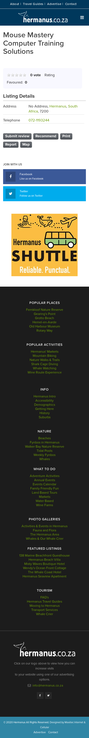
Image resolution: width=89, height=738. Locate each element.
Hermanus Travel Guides (44, 601)
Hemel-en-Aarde (44, 322)
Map (26, 144)
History (45, 413)
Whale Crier (44, 614)
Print (66, 136)
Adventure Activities (44, 476)
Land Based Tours (44, 493)
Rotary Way (44, 330)
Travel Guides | (34, 4)
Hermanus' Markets (44, 352)
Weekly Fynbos (44, 455)
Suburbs (45, 417)
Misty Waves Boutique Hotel (44, 564)
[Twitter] (48, 695)
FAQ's (44, 597)
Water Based (45, 501)
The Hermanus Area (44, 534)
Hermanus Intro (45, 396)
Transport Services (44, 610)
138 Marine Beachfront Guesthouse (44, 555)
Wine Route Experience (45, 372)
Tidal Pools (44, 451)
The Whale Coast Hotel (44, 572)
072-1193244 (39, 120)
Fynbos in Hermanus (44, 442)
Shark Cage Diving (44, 364)
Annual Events (44, 480)
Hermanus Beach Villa (44, 560)
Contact (71, 4)
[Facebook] (40, 695)
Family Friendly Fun (44, 488)
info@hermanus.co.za (47, 685)
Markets (44, 497)
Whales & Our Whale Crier (44, 539)
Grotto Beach (44, 318)
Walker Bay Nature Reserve (44, 447)
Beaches (44, 438)
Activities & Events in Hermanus (44, 526)
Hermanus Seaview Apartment (44, 576)
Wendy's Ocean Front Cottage (44, 568)
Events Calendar (44, 484)
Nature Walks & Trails (45, 360)
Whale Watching (44, 368)
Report (10, 144)
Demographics (44, 405)
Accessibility (44, 400)
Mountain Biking (44, 356)
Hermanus (57, 106)
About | (15, 4)
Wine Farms (44, 505)
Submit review (17, 136)
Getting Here (44, 409)
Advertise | (55, 4)
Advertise (40, 732)
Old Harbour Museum (44, 326)
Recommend (45, 136)
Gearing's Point (44, 314)
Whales (44, 459)
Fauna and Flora (44, 530)
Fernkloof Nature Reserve (44, 310)
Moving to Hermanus (45, 606)
